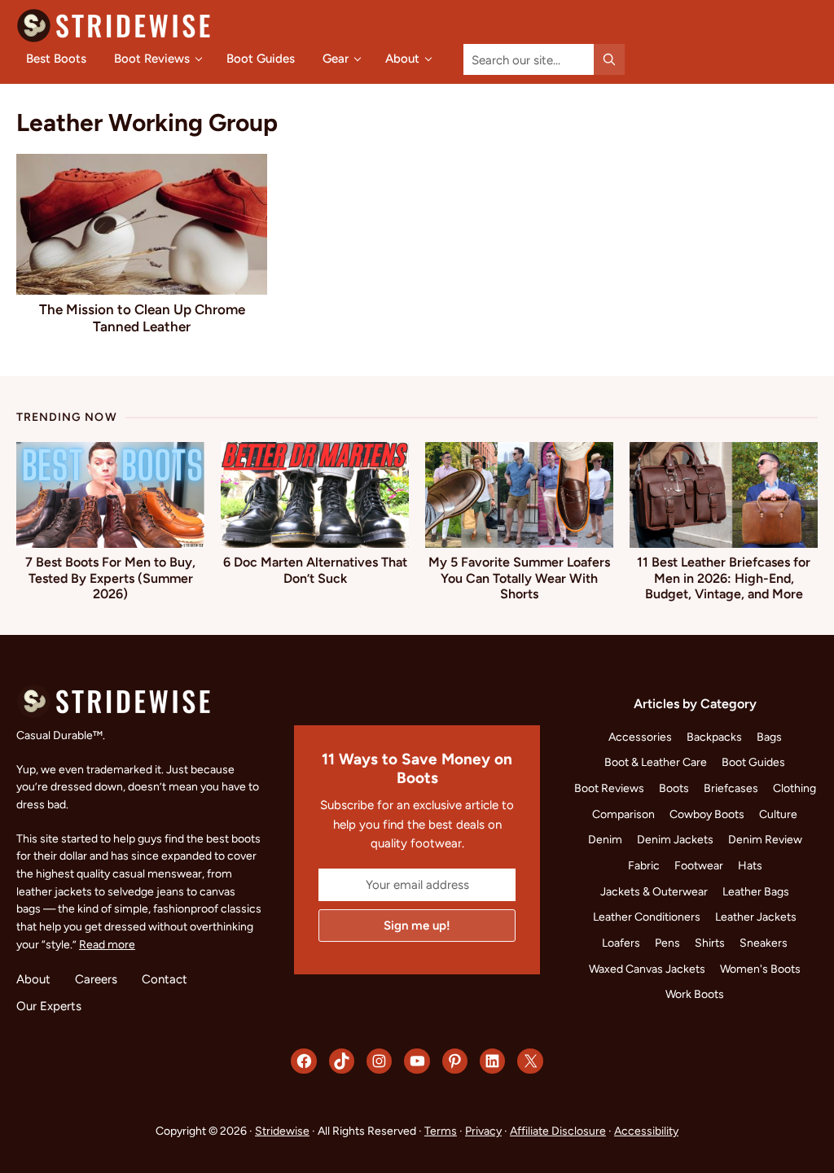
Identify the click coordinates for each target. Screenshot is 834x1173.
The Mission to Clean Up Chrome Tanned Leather (142, 317)
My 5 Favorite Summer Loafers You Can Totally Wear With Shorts (519, 578)
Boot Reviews (609, 788)
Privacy (483, 1130)
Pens (667, 942)
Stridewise (282, 1130)
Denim (605, 839)
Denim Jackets (675, 839)
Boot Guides (753, 762)
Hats (750, 865)
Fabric (644, 865)
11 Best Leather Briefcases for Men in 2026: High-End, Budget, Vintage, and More (723, 578)
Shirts (710, 942)
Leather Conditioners (646, 916)
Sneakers (764, 942)
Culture (778, 814)
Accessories (640, 736)
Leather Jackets (756, 916)
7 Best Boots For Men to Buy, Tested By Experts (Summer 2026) (110, 578)
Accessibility (646, 1130)
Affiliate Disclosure (558, 1130)
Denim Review (765, 839)
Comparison (623, 814)
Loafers (621, 942)
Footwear (698, 865)
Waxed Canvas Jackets (647, 968)
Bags (769, 736)
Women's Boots (760, 968)
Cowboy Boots (706, 814)
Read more (107, 944)
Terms (440, 1130)
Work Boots (694, 994)
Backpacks (714, 736)
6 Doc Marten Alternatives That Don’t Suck (315, 570)
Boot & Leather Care (655, 762)
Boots (674, 788)
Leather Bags (755, 891)
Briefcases (731, 788)
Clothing (794, 788)
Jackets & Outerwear (654, 891)
